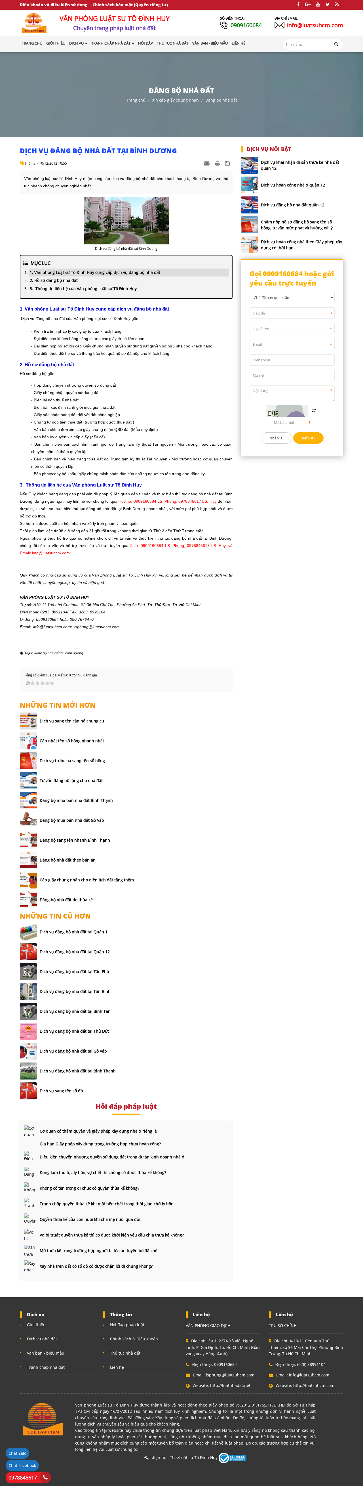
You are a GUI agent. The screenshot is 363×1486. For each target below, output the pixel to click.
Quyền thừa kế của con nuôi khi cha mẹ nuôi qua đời (90, 1219)
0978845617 (23, 1477)
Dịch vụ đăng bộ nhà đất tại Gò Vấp (73, 1051)
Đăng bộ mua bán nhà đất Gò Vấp (72, 820)
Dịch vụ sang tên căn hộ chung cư (72, 721)
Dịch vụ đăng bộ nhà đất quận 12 (292, 205)
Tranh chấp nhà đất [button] (111, 43)
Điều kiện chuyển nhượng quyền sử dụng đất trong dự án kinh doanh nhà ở (112, 1157)
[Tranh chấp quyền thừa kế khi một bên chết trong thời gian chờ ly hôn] (29, 1203)
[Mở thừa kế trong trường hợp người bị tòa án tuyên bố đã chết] (29, 1250)
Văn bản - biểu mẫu (45, 1353)
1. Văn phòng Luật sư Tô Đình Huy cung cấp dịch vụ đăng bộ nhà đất (95, 272)
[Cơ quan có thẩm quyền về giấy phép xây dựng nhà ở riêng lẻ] (29, 1131)
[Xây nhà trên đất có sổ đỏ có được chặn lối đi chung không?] (29, 1266)
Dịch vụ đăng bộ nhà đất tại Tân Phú (74, 971)
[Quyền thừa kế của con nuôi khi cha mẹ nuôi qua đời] (29, 1219)
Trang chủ (32, 43)
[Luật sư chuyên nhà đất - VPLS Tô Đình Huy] (34, 22)
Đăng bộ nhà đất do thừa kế (66, 899)
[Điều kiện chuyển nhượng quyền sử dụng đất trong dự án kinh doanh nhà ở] (29, 1156)
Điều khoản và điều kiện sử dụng (53, 4)
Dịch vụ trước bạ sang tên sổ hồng (72, 760)
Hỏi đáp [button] (145, 43)
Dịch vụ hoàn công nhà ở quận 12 (293, 185)
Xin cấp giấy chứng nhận (175, 100)
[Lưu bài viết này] (228, 163)
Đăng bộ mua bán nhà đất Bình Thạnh (76, 800)
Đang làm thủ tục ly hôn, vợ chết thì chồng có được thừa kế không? (103, 1172)
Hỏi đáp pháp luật (127, 1324)
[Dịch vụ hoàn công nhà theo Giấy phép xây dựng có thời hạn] (249, 244)
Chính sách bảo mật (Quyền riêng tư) (130, 4)
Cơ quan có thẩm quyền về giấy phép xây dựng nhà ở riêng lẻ (98, 1131)
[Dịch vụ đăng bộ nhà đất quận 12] (249, 204)
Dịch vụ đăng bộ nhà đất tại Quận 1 (73, 931)
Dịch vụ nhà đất (42, 1339)
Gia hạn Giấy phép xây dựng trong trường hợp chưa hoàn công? (100, 1144)
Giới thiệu (36, 1324)
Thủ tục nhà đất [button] (172, 43)
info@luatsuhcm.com (315, 25)
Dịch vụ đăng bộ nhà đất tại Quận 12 (75, 951)
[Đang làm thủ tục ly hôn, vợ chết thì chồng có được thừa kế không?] (29, 1172)
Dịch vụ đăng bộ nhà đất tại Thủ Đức (74, 1031)
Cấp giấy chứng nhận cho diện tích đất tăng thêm (87, 880)
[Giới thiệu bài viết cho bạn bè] (207, 163)
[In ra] (218, 163)
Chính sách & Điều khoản (134, 1339)
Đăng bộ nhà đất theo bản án (68, 860)
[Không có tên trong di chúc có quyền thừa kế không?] (29, 1188)
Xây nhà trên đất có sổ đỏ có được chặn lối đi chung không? (96, 1266)
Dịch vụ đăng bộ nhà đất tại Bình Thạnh (78, 1071)
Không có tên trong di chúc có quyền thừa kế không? (89, 1188)
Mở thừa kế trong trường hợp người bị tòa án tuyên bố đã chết (99, 1250)
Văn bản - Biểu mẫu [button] (210, 43)
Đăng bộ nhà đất (221, 100)
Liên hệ (117, 1367)
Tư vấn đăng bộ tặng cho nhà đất (71, 780)
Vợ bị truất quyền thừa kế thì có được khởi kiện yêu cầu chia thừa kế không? (112, 1235)
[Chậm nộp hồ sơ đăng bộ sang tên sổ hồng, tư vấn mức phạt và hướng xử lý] (249, 224)
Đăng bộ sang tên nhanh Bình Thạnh (75, 840)
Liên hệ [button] (238, 43)
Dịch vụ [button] (77, 43)
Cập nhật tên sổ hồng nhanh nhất (72, 740)
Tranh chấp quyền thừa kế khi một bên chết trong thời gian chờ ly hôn (107, 1203)
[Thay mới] (314, 410)
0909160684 (246, 25)
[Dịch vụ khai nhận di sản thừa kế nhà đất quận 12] (249, 165)
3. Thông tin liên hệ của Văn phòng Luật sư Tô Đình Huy (83, 288)
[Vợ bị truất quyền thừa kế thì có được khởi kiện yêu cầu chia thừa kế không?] (29, 1234)
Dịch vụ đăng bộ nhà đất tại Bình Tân (75, 1011)
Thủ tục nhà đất (125, 1353)
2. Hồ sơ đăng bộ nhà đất (54, 280)
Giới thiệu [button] (55, 43)
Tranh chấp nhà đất (46, 1367)
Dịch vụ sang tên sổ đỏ (61, 1090)
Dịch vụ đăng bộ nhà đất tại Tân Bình (75, 991)
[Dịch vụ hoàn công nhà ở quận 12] (249, 185)
